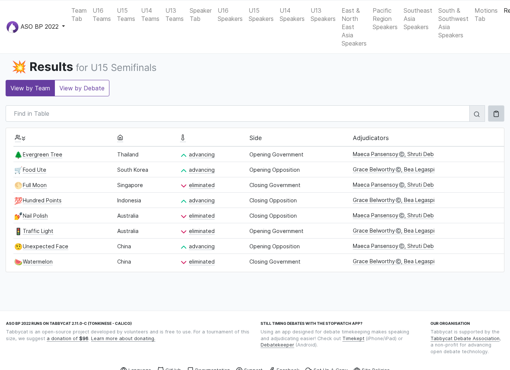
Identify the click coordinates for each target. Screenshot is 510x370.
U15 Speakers (261, 14)
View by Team (30, 88)
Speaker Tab (201, 14)
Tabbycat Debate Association (465, 338)
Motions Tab (486, 14)
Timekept (353, 338)
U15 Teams (126, 14)
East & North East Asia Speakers (354, 27)
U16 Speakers (230, 14)
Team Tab (79, 14)
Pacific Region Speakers (385, 19)
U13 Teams (174, 14)
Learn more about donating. (123, 338)
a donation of (67, 338)
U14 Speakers (292, 14)
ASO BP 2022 (39, 26)
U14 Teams (150, 14)
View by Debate (82, 88)
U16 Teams (102, 14)
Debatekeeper (277, 345)
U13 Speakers (323, 14)
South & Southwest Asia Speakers (453, 23)
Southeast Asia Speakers (418, 19)
